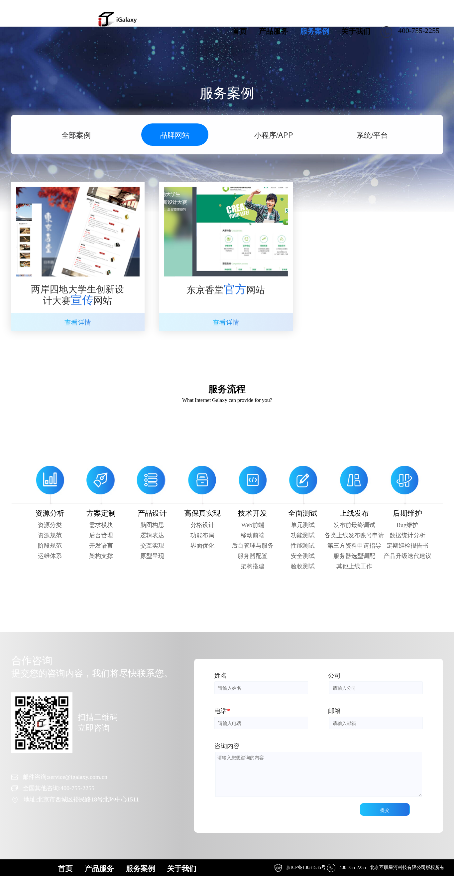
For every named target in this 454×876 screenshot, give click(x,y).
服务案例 (314, 31)
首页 (239, 31)
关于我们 (356, 31)
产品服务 (273, 31)
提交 (385, 809)
